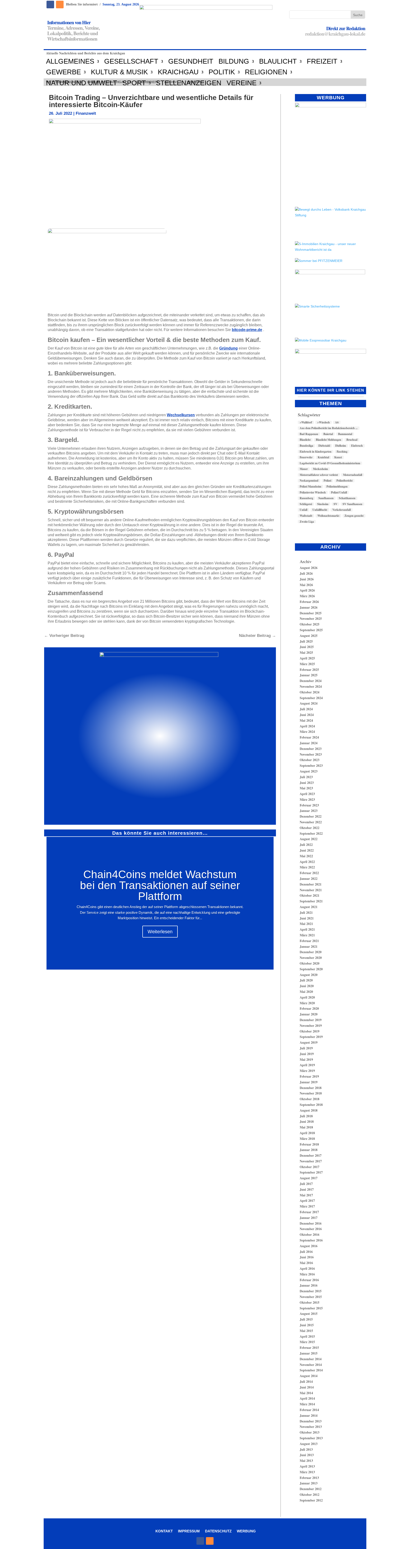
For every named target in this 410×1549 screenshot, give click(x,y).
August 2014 (308, 1375)
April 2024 (307, 726)
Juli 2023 (306, 776)
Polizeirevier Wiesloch (313, 492)
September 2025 (311, 629)
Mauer (304, 469)
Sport (134, 83)
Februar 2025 (309, 669)
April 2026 (307, 590)
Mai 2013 (306, 1460)
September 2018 (311, 1104)
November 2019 (311, 1025)
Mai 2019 (306, 1059)
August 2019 (308, 1042)
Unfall (303, 510)
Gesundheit (190, 61)
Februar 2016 (309, 1279)
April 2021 (307, 929)
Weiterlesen (160, 931)
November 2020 (311, 957)
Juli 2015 (306, 1319)
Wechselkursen (181, 415)
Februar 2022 (309, 872)
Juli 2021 (306, 912)
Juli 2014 (306, 1381)
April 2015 (307, 1336)
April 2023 (307, 793)
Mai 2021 (306, 923)
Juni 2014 (307, 1387)
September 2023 (311, 765)
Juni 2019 (307, 1053)
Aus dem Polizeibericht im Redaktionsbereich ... (329, 428)
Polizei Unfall (339, 492)
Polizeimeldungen (337, 486)
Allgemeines (70, 61)
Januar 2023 (308, 810)
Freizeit (322, 61)
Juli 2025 (306, 641)
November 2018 (311, 1093)
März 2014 (307, 1404)
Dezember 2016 (310, 1223)
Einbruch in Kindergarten (315, 451)
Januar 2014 (308, 1415)
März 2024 (307, 731)
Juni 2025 (307, 646)
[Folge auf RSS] (60, 4)
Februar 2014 (309, 1409)
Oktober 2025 (309, 624)
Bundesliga (306, 445)
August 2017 (308, 1177)
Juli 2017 (306, 1183)
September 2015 (311, 1308)
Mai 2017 (306, 1195)
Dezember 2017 (310, 1155)
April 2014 (307, 1398)
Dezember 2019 (310, 1019)
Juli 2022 (306, 844)
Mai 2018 (306, 1127)
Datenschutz (218, 1531)
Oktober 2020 (309, 963)
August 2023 (308, 771)
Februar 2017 (309, 1211)
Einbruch (357, 445)
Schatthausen (347, 498)
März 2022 (307, 867)
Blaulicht (278, 61)
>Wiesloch (323, 422)
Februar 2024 (309, 737)
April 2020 (307, 997)
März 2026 (307, 595)
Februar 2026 (309, 601)
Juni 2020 (307, 985)
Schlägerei (306, 504)
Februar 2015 (309, 1347)
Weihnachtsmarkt (328, 515)
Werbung (246, 1531)
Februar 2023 (309, 805)
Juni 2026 (307, 579)
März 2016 (307, 1274)
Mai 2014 (306, 1392)
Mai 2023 (306, 788)
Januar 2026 (308, 607)
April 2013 (307, 1466)
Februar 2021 (309, 940)
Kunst (338, 457)
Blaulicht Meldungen (328, 439)
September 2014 (311, 1370)
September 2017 (311, 1172)
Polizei (327, 480)
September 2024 (311, 697)
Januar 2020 (308, 1014)
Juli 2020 (306, 980)
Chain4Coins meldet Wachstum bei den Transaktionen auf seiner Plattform (160, 885)
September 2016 (311, 1240)
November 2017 (311, 1161)
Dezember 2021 (310, 884)
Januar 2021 (308, 946)
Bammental (345, 434)
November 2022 (311, 822)
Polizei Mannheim (310, 486)
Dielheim (340, 445)
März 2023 (307, 799)
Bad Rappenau (309, 434)
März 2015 (307, 1341)
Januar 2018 (308, 1149)
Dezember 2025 (310, 613)
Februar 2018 (309, 1144)
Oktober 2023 (309, 759)
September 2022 (311, 833)
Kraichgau (178, 72)
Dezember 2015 (310, 1290)
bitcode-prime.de (247, 330)
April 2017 (307, 1200)
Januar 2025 (308, 675)
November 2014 (311, 1364)
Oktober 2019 (309, 1031)
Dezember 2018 (310, 1087)
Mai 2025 (306, 652)
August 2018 (308, 1110)
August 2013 (308, 1443)
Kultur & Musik (119, 72)
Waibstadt (306, 515)
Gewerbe (63, 72)
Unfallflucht (319, 510)
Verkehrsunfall (341, 510)
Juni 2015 (307, 1324)
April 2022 (307, 861)
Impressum (189, 1531)
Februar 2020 (309, 1008)
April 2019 (307, 1064)
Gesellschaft (131, 61)
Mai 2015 (306, 1330)
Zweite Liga (307, 521)
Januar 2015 (308, 1353)
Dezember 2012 (310, 1488)
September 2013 (311, 1437)
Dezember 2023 (310, 748)
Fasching (342, 451)
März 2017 (307, 1206)
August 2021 (308, 906)
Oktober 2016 (309, 1234)
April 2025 (307, 658)
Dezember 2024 (310, 680)
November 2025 (311, 618)
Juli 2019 (306, 1048)
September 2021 (311, 901)
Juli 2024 (306, 708)
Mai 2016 (306, 1262)
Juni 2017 (307, 1189)
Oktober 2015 (309, 1302)
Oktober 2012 (309, 1494)
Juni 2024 (307, 714)
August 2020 (308, 974)
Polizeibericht (344, 480)
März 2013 (307, 1471)
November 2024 (311, 686)
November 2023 (311, 754)
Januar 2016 (308, 1285)
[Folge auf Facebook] (50, 4)
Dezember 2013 (310, 1421)
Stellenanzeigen (188, 83)
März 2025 (307, 663)
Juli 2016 (306, 1251)
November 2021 (311, 889)
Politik (222, 72)
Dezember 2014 (310, 1358)
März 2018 (307, 1138)
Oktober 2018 (309, 1098)
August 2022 (308, 838)
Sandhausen (326, 498)
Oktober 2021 (309, 895)
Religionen (266, 72)
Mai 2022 (306, 855)
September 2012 (311, 1500)
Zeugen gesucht (354, 515)
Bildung (234, 61)
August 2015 (308, 1313)
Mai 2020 (306, 991)
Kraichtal (323, 457)
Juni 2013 (307, 1454)
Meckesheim (320, 469)
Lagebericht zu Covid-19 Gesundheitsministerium (330, 463)
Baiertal (328, 434)
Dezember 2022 (310, 816)
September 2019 (311, 1036)
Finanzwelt (86, 113)
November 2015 (311, 1296)
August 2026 (308, 567)
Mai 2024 (306, 720)
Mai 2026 (306, 584)
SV (335, 504)
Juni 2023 (307, 782)
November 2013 (311, 1426)
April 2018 (307, 1132)
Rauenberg (306, 498)
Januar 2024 (308, 742)
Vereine (241, 83)
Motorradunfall (352, 475)
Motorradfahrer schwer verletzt (319, 475)
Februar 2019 (309, 1076)
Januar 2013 (308, 1483)
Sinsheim (322, 504)
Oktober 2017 (309, 1166)
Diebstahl (324, 445)
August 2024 (308, 703)
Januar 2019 (308, 1082)
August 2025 (308, 635)
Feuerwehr (306, 457)
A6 (337, 422)
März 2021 (307, 935)
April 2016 (307, 1268)
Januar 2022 (308, 878)
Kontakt (164, 1531)
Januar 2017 (308, 1217)
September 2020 (311, 968)
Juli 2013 (306, 1449)
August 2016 (308, 1245)
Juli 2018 (306, 1115)
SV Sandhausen (352, 504)
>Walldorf (306, 422)
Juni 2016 (307, 1257)
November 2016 (311, 1228)
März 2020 (307, 1002)
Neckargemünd (309, 480)
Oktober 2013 (309, 1432)
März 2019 (307, 1070)
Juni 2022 (307, 850)
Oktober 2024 (309, 692)
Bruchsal (351, 439)
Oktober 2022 (309, 827)
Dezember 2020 (310, 951)
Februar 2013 (309, 1477)
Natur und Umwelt (81, 83)
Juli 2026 (306, 573)
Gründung (228, 348)
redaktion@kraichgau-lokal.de (335, 33)
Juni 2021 (307, 918)
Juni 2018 (307, 1121)
